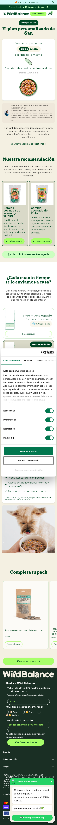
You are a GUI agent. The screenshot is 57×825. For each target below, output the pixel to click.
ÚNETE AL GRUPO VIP (28, 2)
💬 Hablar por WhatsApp (32, 817)
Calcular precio (27, 661)
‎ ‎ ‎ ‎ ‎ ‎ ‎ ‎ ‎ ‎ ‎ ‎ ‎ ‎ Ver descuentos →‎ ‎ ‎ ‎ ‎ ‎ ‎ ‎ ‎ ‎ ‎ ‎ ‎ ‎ (26, 742)
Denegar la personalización (28, 470)
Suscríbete (28, 7)
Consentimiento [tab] (11, 360)
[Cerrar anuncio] (53, 2)
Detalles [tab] (28, 360)
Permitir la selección (28, 460)
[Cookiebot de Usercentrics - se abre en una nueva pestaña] (41, 352)
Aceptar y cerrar (28, 451)
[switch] (49, 419)
